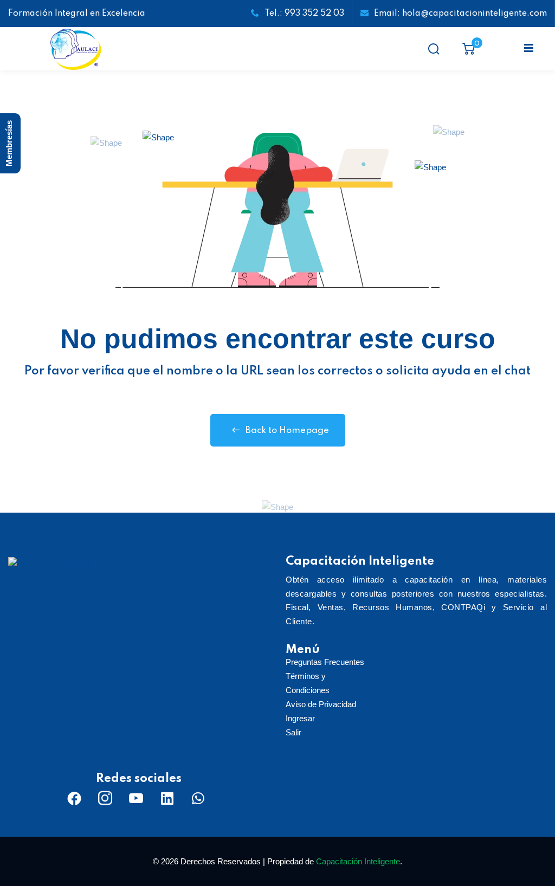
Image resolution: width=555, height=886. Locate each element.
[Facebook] (74, 798)
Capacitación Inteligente (358, 861)
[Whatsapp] (198, 798)
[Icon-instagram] (105, 798)
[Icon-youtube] (136, 798)
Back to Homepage (287, 430)
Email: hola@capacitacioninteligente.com (460, 13)
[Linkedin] (167, 798)
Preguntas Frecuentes (325, 662)
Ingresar (300, 718)
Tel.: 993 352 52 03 (304, 13)
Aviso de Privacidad (321, 704)
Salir (293, 732)
